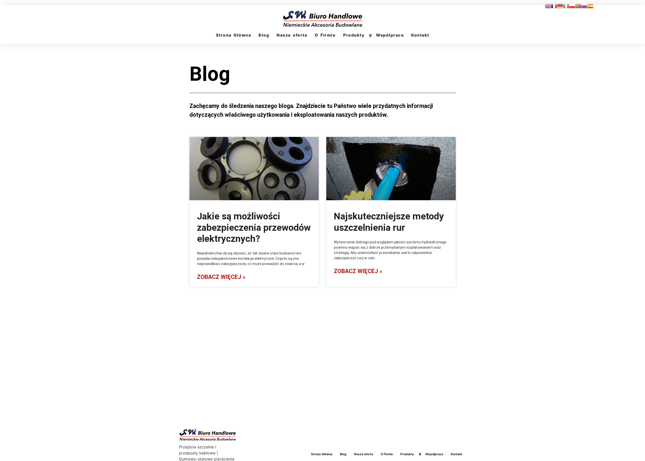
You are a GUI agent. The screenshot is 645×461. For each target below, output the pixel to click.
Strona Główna (233, 35)
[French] (554, 5)
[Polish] (572, 5)
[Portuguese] (578, 5)
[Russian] (584, 5)
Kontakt (420, 35)
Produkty (354, 35)
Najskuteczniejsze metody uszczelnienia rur (389, 222)
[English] (548, 5)
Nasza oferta (292, 35)
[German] (560, 5)
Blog (264, 35)
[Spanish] (590, 5)
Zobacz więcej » (221, 277)
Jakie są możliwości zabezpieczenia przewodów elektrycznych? (254, 227)
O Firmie (325, 35)
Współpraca (390, 35)
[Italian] (566, 5)
